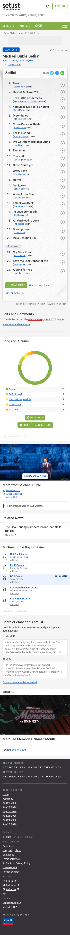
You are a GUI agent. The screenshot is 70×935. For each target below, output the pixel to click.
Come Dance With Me (26, 124)
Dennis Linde (19, 232)
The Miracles (19, 198)
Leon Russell (19, 273)
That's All (18, 156)
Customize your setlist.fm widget (20, 682)
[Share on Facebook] (57, 72)
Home (17, 179)
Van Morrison (20, 119)
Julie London (19, 255)
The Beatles (19, 224)
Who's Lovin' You (23, 194)
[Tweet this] (52, 72)
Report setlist (39, 304)
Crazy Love (20, 171)
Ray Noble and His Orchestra (27, 101)
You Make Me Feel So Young (31, 106)
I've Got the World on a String (31, 141)
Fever (16, 83)
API (4, 893)
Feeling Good (21, 133)
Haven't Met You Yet (25, 92)
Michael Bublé (15, 56)
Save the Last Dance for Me (30, 261)
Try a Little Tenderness (27, 98)
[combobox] (35, 15)
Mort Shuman (20, 264)
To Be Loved (15, 394)
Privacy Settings (11, 871)
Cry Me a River (22, 252)
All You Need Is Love (26, 220)
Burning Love (21, 229)
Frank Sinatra (20, 127)
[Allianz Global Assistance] (8, 921)
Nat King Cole (20, 160)
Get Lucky (19, 185)
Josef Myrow (19, 110)
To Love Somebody (25, 211)
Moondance (20, 115)
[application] (35, 715)
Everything (19, 150)
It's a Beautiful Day (24, 238)
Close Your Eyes (23, 165)
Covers (12, 389)
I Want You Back (23, 203)
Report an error (59, 304)
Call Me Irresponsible (20, 399)
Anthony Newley (21, 136)
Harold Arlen (19, 145)
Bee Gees (18, 215)
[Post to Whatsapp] (62, 72)
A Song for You (22, 269)
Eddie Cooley (19, 87)
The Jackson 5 (20, 206)
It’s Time (13, 409)
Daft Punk (18, 189)
